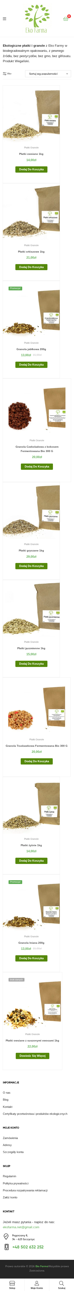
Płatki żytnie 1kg (31, 845)
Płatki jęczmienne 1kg (31, 648)
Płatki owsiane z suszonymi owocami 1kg (32, 1040)
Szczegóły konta (13, 1152)
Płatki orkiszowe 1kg (31, 251)
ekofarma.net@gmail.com (21, 1227)
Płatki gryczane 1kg (31, 550)
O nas (6, 1092)
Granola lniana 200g (31, 942)
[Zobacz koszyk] (65, 18)
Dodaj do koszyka (31, 169)
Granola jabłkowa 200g (31, 349)
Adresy (7, 1145)
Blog (5, 1099)
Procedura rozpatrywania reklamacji (25, 1190)
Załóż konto (10, 1197)
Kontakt (7, 1106)
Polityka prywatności (15, 1183)
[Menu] (7, 18)
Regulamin (9, 1176)
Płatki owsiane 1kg (31, 153)
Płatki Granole (31, 147)
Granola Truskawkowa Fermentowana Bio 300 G (37, 745)
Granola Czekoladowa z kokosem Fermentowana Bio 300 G (37, 449)
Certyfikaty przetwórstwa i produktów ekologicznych (35, 1113)
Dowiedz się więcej (33, 1055)
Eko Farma (41, 1266)
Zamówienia (10, 1138)
